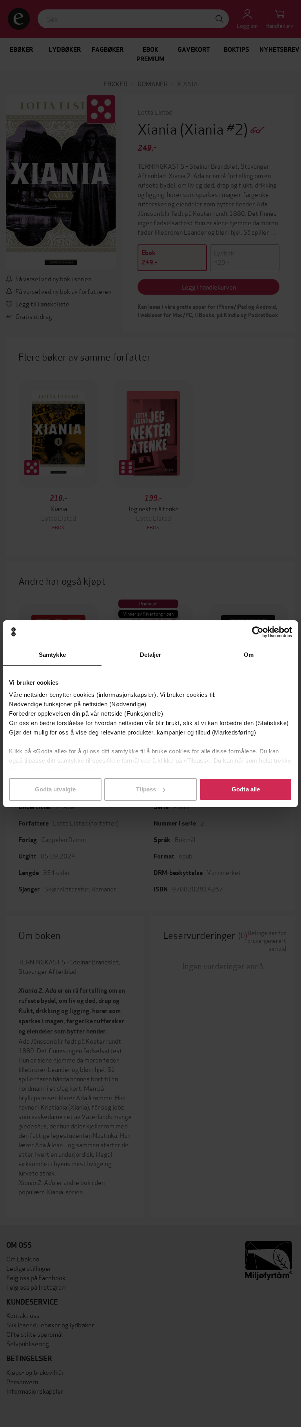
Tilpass (146, 789)
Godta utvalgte (55, 789)
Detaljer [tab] (150, 654)
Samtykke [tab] (52, 654)
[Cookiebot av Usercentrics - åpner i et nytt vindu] (257, 632)
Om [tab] (249, 654)
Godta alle (246, 789)
